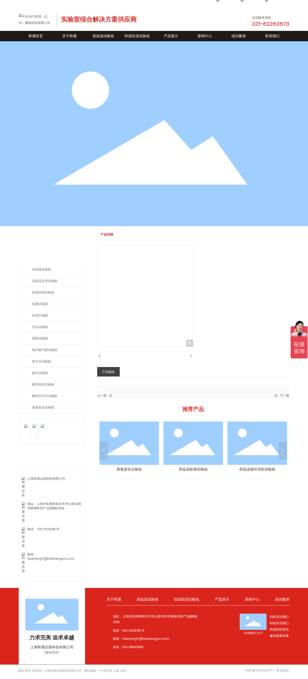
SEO (123, 670)
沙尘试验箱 (40, 327)
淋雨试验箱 (40, 338)
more (129, 448)
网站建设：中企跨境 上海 (101, 670)
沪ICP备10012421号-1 (259, 670)
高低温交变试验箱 (44, 281)
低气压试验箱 (41, 361)
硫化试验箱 (40, 373)
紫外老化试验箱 (43, 384)
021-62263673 (48, 529)
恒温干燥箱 (40, 315)
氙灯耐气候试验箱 (44, 350)
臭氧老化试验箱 (43, 407)
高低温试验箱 (41, 269)
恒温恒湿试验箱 (43, 292)
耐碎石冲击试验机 (44, 396)
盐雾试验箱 (40, 304)
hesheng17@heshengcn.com (50, 558)
